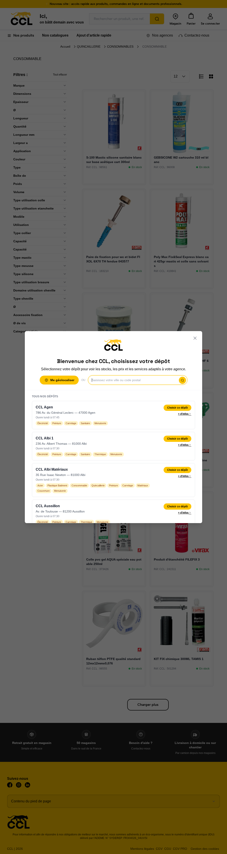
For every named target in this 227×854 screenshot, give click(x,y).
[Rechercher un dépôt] (182, 380)
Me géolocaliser (62, 380)
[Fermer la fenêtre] (195, 338)
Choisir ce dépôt (177, 407)
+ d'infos (183, 413)
